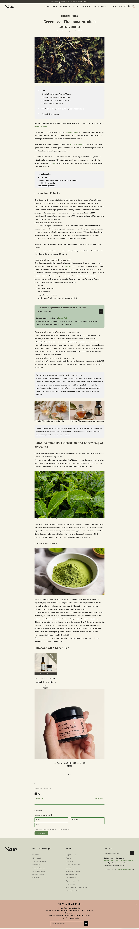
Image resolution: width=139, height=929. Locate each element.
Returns (68, 858)
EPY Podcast (36, 858)
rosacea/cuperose (72, 132)
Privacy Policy (63, 318)
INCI (53, 163)
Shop (53, 6)
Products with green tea (46, 186)
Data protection (71, 877)
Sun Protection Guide (39, 861)
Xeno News (69, 861)
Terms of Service (71, 874)
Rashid (55, 519)
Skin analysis (76, 6)
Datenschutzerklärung (124, 869)
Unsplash (61, 519)
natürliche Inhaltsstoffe (43, 788)
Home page (46, 6)
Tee (50, 788)
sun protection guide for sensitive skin (64, 307)
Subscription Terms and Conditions (77, 887)
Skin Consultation (116, 6)
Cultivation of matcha (47, 183)
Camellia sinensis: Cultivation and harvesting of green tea (58, 180)
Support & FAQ (71, 855)
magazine (35, 855)
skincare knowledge (41, 848)
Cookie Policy (70, 884)
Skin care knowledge (100, 6)
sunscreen (68, 266)
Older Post (40, 798)
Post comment (41, 833)
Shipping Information (73, 871)
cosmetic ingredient (42, 126)
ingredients (36, 864)
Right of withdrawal (72, 881)
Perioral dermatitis (38, 871)
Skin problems (64, 6)
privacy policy (74, 918)
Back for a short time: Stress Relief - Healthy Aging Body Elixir (69, 2)
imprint (68, 868)
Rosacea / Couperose (39, 868)
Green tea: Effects (44, 178)
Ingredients (69, 15)
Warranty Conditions (73, 891)
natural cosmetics (38, 874)
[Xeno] (9, 6)
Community (36, 877)
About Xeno (86, 6)
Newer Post (99, 798)
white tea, (79, 144)
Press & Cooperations (73, 864)
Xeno (68, 848)
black (72, 144)
